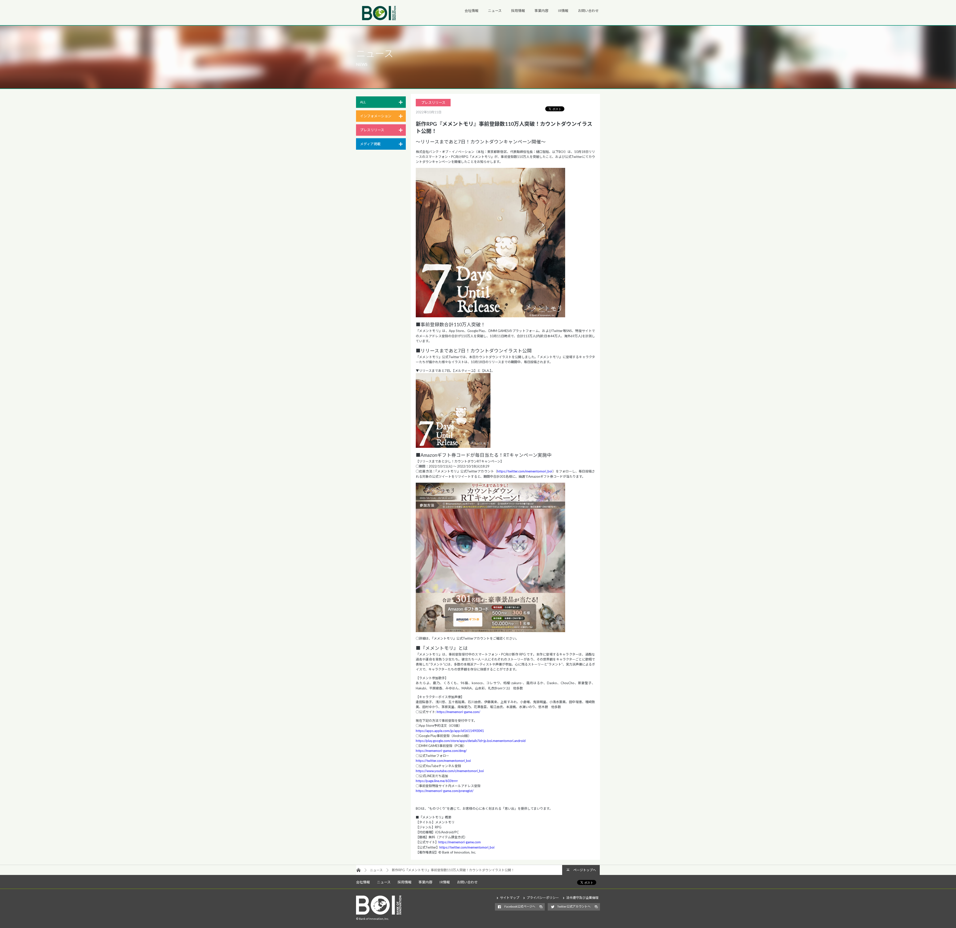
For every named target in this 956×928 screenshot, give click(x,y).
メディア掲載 (370, 144)
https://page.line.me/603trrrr (437, 781)
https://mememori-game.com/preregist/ (445, 791)
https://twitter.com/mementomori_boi (524, 471)
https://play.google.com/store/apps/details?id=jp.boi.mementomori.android (471, 741)
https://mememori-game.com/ (458, 712)
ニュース (495, 10)
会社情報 (471, 10)
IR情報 (563, 10)
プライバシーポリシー (543, 898)
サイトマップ (509, 898)
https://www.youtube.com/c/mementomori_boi (450, 771)
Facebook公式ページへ (519, 906)
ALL (363, 102)
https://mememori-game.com (459, 842)
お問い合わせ (588, 10)
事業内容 (541, 10)
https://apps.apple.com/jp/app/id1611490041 (450, 731)
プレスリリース (372, 130)
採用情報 (518, 10)
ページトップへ (584, 870)
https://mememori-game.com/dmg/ (441, 751)
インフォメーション (375, 116)
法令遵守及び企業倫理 (582, 898)
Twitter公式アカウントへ (574, 906)
